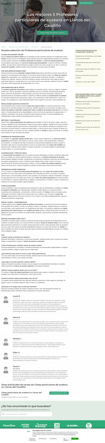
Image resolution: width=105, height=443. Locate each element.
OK (75, 438)
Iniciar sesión (99, 3)
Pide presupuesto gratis (52, 33)
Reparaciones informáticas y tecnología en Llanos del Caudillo (88, 57)
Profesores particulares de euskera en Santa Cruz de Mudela (88, 103)
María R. (16, 317)
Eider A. (16, 353)
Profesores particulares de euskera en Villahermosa (88, 116)
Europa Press (25, 425)
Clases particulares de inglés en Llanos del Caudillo (88, 70)
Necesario (32, 438)
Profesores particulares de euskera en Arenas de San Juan (88, 128)
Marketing (33, 440)
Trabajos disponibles (38, 3)
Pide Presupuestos (86, 3)
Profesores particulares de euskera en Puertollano (88, 109)
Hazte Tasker (71, 3)
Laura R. (16, 296)
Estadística (54, 438)
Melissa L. (17, 339)
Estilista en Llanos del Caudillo (85, 82)
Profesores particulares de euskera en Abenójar (88, 122)
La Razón (73, 425)
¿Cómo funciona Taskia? (21, 3)
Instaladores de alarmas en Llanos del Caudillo (88, 64)
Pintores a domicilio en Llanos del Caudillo (86, 77)
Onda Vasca (89, 425)
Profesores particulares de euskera (19, 47)
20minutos (57, 425)
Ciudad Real (34, 47)
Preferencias (43, 438)
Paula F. (16, 366)
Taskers (3, 47)
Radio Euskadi (41, 425)
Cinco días (9, 425)
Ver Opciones (66, 439)
